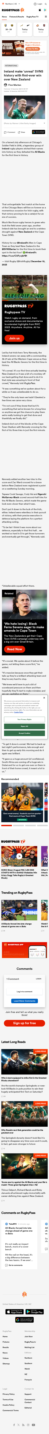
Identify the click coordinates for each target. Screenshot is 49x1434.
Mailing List (29, 1347)
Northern (28, 1358)
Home (5, 1336)
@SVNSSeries (9, 249)
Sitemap (6, 1363)
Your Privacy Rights (25, 719)
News (4, 16)
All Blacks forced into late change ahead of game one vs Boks (18, 1230)
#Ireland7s (30, 252)
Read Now (14, 649)
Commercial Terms (11, 1410)
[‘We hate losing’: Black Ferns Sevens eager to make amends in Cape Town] (24, 604)
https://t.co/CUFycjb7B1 (14, 255)
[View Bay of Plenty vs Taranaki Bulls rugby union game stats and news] (8, 29)
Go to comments (14, 1265)
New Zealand (25, 231)
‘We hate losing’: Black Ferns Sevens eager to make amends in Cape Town (24, 627)
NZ (26, 1374)
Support (28, 1394)
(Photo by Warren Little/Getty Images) (20, 123)
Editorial (28, 1407)
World (27, 1368)
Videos (5, 1358)
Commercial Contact (30, 1401)
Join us (14, 338)
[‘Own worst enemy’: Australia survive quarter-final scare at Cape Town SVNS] (22, 796)
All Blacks (40, 151)
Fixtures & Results (16, 16)
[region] (24, 717)
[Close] (44, 698)
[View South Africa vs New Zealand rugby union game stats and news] (24, 29)
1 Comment (11, 132)
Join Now (29, 1336)
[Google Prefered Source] (37, 132)
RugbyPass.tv (30, 1342)
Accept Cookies (24, 733)
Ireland (5, 148)
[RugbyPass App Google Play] (34, 1312)
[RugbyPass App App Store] (14, 1312)
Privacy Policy (9, 1394)
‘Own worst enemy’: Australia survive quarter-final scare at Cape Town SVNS (22, 814)
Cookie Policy (8, 1405)
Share (23, 132)
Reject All (24, 726)
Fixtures (6, 1342)
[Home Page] (13, 10)
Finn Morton (14, 84)
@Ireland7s (22, 242)
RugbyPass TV (33, 16)
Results (6, 1347)
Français (28, 1379)
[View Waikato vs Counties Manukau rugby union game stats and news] (40, 29)
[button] (46, 16)
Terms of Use (8, 1399)
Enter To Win (32, 48)
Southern (28, 1363)
